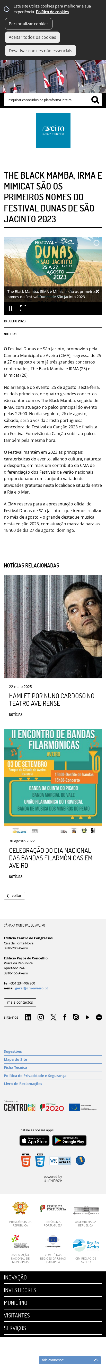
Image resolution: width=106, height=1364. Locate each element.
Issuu (76, 1017)
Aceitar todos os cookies (32, 37)
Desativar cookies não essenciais (40, 51)
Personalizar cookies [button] (29, 24)
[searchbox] (53, 99)
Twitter (53, 1017)
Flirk (99, 1017)
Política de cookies (52, 11)
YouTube (87, 1018)
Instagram (41, 1017)
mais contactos (20, 1002)
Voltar (17, 895)
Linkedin (28, 1017)
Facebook (64, 1017)
